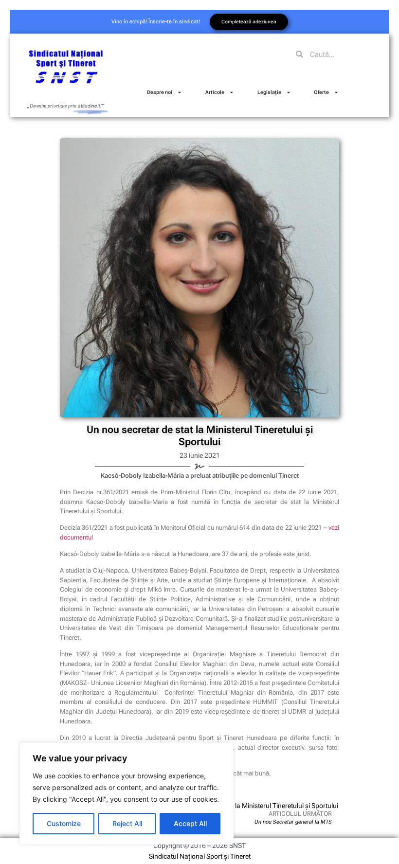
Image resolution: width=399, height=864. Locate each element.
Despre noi (159, 92)
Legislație (269, 92)
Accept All (190, 823)
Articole (214, 92)
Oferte (321, 92)
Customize (64, 823)
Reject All (127, 823)
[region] (126, 793)
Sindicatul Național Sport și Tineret (200, 856)
